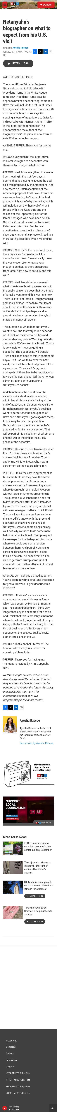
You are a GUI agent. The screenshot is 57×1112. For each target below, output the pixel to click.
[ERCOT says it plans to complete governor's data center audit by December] (13, 848)
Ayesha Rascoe (20, 47)
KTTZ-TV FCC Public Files (18, 1080)
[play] (5, 1108)
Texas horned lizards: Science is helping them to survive (38, 911)
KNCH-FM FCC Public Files (18, 1086)
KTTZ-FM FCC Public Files (18, 1073)
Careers (10, 1053)
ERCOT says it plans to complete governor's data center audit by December (38, 846)
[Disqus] (28, 987)
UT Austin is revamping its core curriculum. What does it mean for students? (38, 885)
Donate (47, 4)
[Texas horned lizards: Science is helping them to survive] (13, 912)
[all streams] (53, 1108)
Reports (10, 1067)
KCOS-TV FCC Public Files (18, 1093)
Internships (11, 1060)
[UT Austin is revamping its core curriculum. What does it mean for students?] (13, 887)
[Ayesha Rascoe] (10, 725)
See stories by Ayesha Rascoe (36, 743)
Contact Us (11, 1047)
